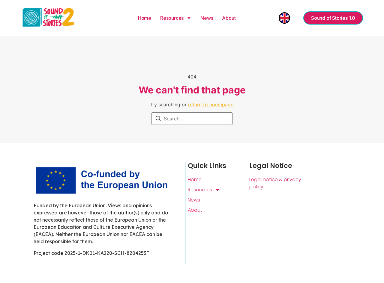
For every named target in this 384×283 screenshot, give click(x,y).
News (206, 18)
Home (144, 18)
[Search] (158, 119)
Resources (172, 18)
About (229, 18)
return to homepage (210, 105)
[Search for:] (192, 118)
